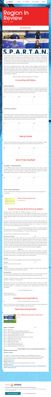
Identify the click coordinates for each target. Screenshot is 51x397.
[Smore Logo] (9, 2)
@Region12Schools (11, 367)
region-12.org (11, 361)
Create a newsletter (13, 393)
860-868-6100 (10, 364)
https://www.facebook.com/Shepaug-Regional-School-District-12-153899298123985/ (27, 366)
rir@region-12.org (10, 360)
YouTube (10, 352)
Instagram (6, 352)
